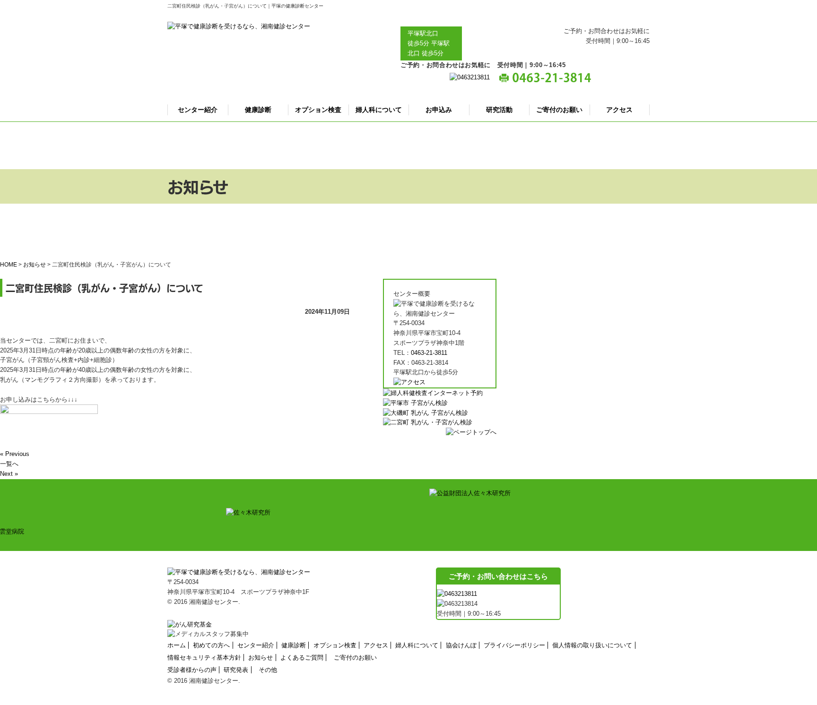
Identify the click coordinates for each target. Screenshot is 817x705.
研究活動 (499, 109)
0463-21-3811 (429, 352)
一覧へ (9, 463)
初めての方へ (211, 645)
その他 (268, 669)
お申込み (439, 109)
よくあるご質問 (301, 657)
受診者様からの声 (192, 669)
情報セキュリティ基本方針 (204, 657)
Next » (9, 473)
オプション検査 (318, 109)
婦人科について (379, 109)
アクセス (619, 109)
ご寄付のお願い (559, 109)
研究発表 (236, 669)
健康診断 (258, 109)
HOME (8, 264)
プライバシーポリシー (514, 645)
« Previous (14, 453)
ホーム (176, 645)
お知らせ (34, 264)
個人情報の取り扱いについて (592, 645)
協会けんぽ (461, 645)
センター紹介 (197, 109)
